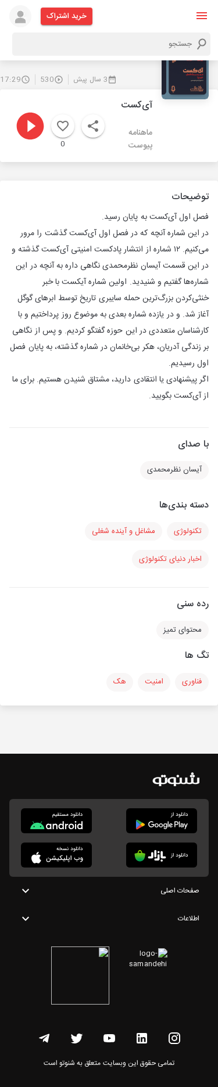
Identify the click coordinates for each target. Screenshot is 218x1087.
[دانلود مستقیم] (56, 820)
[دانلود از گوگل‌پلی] (161, 820)
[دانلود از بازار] (161, 855)
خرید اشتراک (67, 16)
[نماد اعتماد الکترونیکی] (80, 977)
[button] (202, 16)
